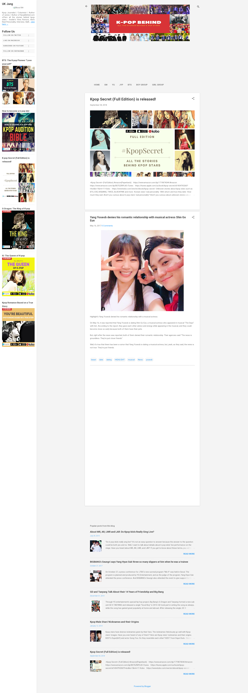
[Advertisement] (129, 61)
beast (93, 360)
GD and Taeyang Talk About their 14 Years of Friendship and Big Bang (127, 591)
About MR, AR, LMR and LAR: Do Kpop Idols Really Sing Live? (122, 531)
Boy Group (142, 85)
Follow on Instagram (13, 51)
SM (105, 85)
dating (109, 360)
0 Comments (107, 226)
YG (113, 85)
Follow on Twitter (12, 35)
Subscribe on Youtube (13, 46)
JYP (121, 85)
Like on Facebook (11, 40)
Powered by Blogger (142, 686)
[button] (193, 98)
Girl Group (158, 85)
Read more (189, 554)
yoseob (149, 360)
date (101, 360)
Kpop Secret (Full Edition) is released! (123, 99)
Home (97, 85)
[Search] (198, 7)
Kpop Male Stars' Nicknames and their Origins (114, 621)
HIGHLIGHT (120, 360)
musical (131, 360)
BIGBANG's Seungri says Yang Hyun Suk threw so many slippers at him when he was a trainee (139, 561)
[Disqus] (142, 400)
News (140, 360)
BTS (130, 85)
